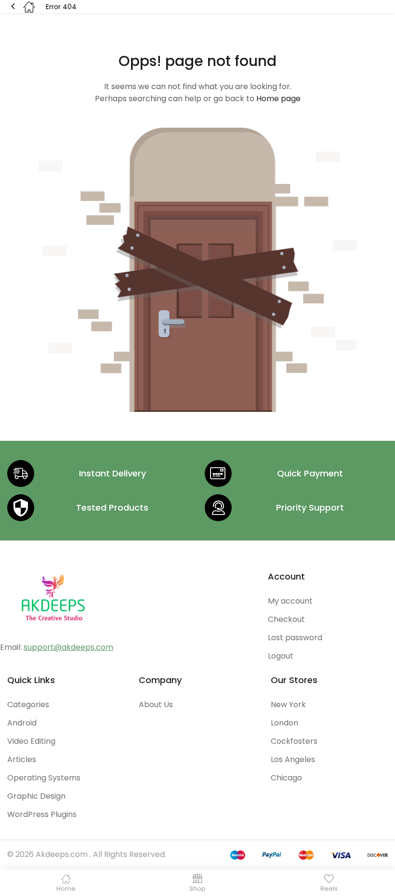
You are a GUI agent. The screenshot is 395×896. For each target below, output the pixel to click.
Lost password (295, 637)
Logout (280, 655)
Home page (278, 98)
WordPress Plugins (42, 814)
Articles (21, 759)
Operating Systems (43, 777)
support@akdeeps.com (68, 647)
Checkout (286, 619)
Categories (28, 704)
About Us (156, 704)
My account (290, 600)
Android (22, 722)
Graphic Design (36, 796)
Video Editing (31, 741)
